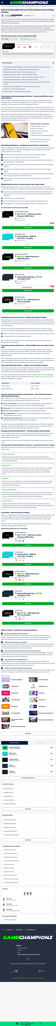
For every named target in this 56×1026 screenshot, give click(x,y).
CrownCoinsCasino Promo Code (21, 211)
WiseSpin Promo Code (10, 823)
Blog (18, 952)
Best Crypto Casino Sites (10, 875)
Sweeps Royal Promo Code (11, 835)
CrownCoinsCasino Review (20, 532)
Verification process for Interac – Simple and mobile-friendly (20, 74)
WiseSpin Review (8, 792)
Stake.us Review (18, 590)
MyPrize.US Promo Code (20, 234)
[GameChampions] (29, 2)
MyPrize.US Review (19, 552)
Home (2, 6)
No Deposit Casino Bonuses (11, 882)
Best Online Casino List (10, 849)
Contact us (20, 950)
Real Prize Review (9, 789)
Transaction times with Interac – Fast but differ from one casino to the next (24, 77)
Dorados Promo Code (10, 827)
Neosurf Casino (14, 693)
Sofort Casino (14, 706)
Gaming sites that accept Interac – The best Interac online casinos (22, 86)
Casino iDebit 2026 (15, 713)
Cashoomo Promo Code (10, 831)
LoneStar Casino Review (20, 571)
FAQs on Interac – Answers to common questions (17, 91)
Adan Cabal (7, 15)
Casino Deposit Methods (16, 679)
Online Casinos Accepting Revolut (17, 720)
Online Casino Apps (9, 864)
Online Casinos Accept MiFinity (45, 713)
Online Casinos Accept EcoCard (45, 719)
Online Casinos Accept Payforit (18, 726)
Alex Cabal (33, 15)
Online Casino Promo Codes (11, 879)
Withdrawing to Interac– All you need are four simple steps (20, 72)
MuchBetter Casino (43, 686)
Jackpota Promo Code (19, 297)
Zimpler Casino (42, 699)
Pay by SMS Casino (15, 699)
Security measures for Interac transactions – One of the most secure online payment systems (27, 83)
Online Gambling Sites (8, 6)
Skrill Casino (41, 693)
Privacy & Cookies (39, 978)
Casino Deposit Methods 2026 (32, 6)
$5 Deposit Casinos (9, 871)
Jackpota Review (18, 610)
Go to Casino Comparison (28, 777)
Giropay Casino (42, 706)
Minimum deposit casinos (10, 853)
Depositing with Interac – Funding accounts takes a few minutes (21, 69)
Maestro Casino (14, 686)
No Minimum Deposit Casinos (11, 860)
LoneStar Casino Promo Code (21, 254)
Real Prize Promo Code (10, 820)
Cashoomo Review (9, 800)
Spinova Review (5, 51)
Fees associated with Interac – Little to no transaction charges (21, 79)
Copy (52, 287)
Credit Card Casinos (43, 679)
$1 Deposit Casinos (9, 868)
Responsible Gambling (22, 948)
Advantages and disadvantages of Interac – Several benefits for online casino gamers (27, 67)
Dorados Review (8, 796)
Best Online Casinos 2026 (19, 6)
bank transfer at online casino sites (41, 376)
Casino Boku (4, 330)
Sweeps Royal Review (10, 803)
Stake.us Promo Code (19, 274)
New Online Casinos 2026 (10, 857)
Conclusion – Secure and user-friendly (14, 89)
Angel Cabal (9, 909)
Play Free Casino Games (10, 919)
